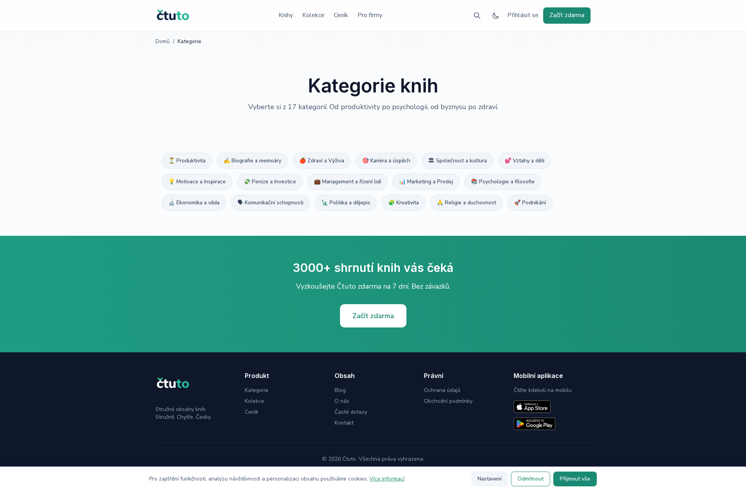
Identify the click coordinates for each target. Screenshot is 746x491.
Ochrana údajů (442, 390)
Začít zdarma (566, 15)
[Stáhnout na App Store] (532, 406)
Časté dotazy (351, 412)
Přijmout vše (575, 478)
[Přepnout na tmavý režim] (496, 16)
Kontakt (344, 423)
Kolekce (313, 15)
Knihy (286, 15)
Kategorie (256, 390)
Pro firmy (369, 15)
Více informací (387, 478)
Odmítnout (531, 478)
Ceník (341, 15)
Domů (162, 41)
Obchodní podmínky (448, 401)
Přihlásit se (523, 15)
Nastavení (490, 478)
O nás (342, 401)
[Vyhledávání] (477, 16)
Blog (340, 390)
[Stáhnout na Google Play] (535, 424)
